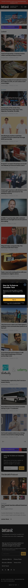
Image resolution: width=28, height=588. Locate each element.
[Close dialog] (25, 285)
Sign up (14, 299)
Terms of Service (17, 302)
